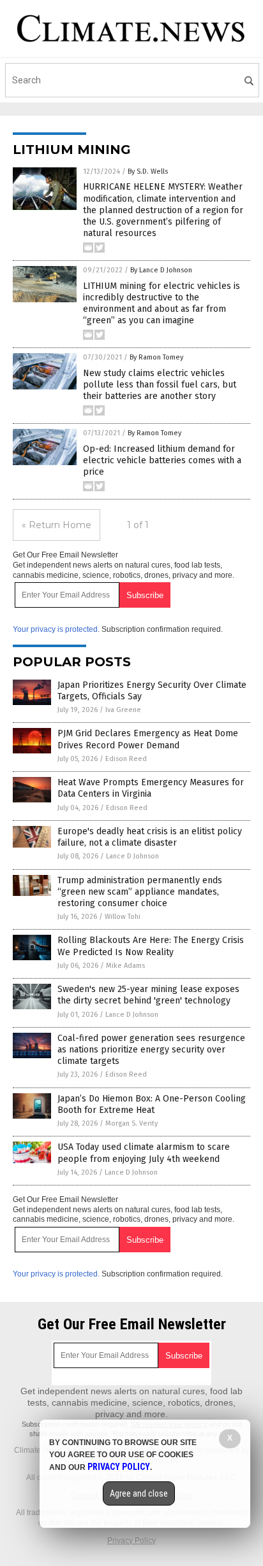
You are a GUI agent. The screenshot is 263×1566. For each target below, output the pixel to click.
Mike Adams (125, 965)
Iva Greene (123, 710)
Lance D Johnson (132, 856)
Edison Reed (126, 759)
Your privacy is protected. (56, 629)
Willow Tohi (122, 916)
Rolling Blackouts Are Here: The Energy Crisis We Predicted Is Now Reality (150, 946)
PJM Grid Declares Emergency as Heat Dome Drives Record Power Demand (147, 739)
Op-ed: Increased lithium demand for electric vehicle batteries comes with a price (162, 460)
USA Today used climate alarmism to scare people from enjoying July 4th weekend (143, 1153)
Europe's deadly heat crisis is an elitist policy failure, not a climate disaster (149, 837)
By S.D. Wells (148, 171)
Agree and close (139, 1493)
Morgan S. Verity (131, 1123)
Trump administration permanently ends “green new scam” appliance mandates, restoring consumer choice (139, 892)
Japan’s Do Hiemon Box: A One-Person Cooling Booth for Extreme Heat (151, 1104)
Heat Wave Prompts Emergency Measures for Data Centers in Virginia (150, 788)
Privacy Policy (131, 1540)
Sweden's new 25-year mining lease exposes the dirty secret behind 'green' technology (148, 995)
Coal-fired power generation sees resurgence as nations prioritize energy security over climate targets (151, 1049)
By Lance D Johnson (161, 270)
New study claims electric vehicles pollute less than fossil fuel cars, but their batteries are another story (159, 385)
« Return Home (56, 525)
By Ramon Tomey (156, 357)
